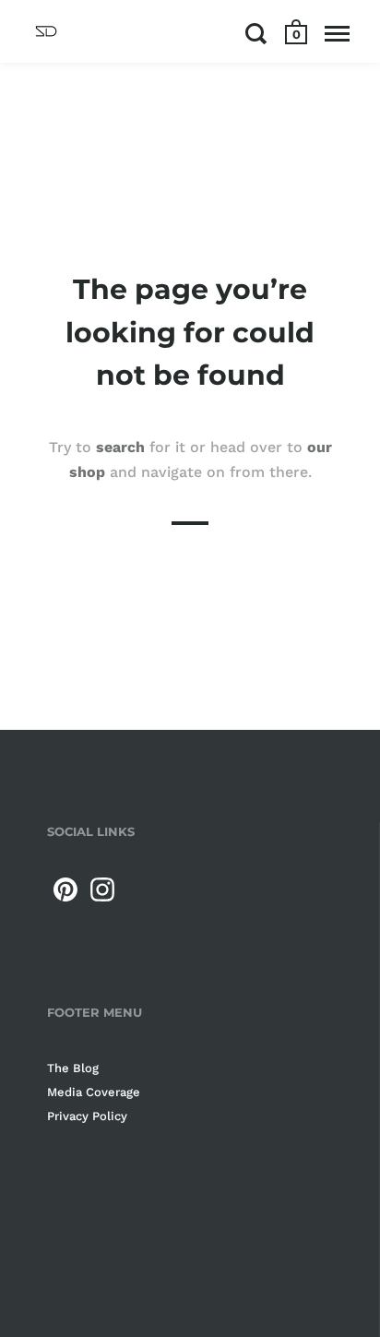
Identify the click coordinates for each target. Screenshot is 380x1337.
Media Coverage (93, 1092)
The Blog (73, 1068)
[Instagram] (102, 889)
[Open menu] (337, 33)
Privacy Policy (87, 1116)
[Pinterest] (65, 889)
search (120, 446)
